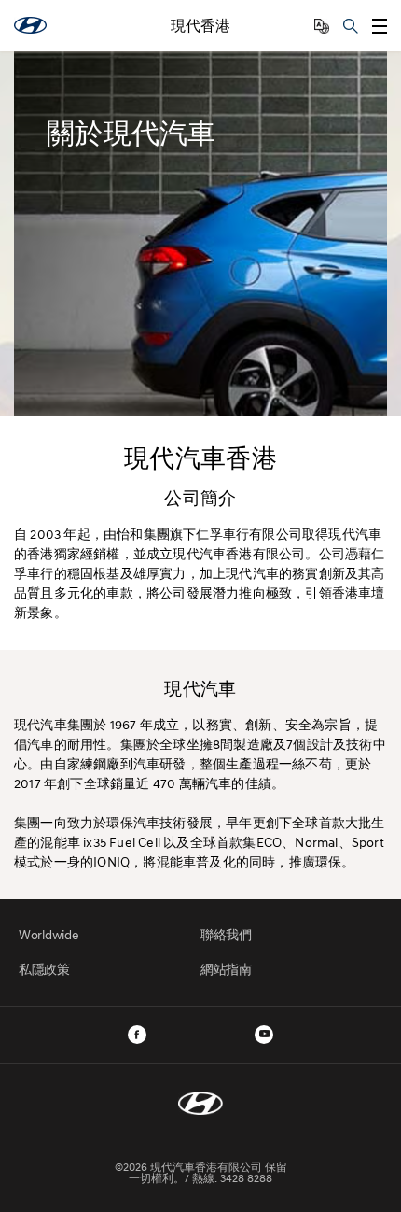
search (350, 26)
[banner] (200, 233)
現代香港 (200, 26)
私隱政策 (44, 969)
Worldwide (48, 934)
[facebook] (137, 1034)
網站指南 (226, 969)
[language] (321, 26)
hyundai (30, 25)
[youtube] (264, 1034)
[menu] (379, 26)
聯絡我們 (226, 934)
